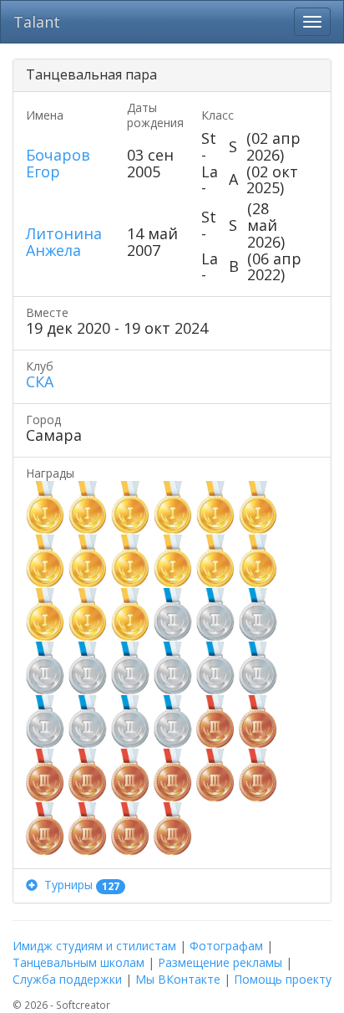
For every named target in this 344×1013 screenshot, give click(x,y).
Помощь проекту (282, 979)
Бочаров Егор (58, 163)
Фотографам (226, 946)
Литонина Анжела (64, 241)
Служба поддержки (67, 979)
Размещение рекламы (220, 962)
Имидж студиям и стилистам (94, 946)
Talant (36, 22)
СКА (39, 381)
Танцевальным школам (78, 962)
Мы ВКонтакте (177, 979)
